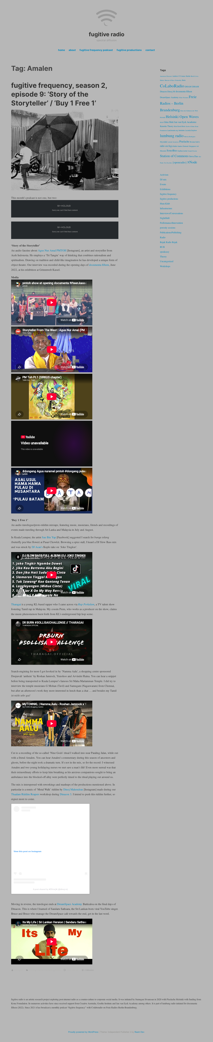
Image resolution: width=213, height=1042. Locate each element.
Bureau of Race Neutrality (173, 80)
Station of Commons (174, 155)
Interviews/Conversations (171, 213)
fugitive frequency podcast (96, 50)
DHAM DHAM (192, 86)
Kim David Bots (179, 126)
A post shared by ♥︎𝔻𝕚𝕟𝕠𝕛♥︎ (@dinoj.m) (50, 889)
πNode (192, 162)
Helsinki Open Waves (182, 116)
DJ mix (32, 970)
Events (163, 184)
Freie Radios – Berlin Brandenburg (178, 103)
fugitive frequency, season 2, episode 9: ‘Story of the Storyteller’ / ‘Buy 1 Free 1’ (59, 94)
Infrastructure (166, 208)
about (72, 50)
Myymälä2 (163, 142)
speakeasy (164, 251)
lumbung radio (172, 135)
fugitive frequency (45, 970)
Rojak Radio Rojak (168, 242)
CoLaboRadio (172, 86)
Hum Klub (165, 203)
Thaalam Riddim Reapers (25, 794)
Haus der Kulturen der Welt (189, 111)
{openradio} (179, 162)
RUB (162, 246)
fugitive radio (106, 34)
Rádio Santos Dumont (180, 146)
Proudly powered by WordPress (83, 1032)
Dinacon (163, 91)
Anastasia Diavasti (166, 76)
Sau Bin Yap (49, 537)
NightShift (165, 218)
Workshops (165, 266)
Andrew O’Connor (178, 76)
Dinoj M (171, 91)
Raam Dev (139, 1032)
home (61, 50)
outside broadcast (173, 142)
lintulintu (182, 130)
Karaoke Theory (166, 126)
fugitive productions (129, 50)
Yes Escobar (168, 163)
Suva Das (193, 156)
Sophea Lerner (182, 151)
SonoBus (172, 150)
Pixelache (184, 141)
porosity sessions (167, 227)
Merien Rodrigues (189, 137)
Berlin (188, 76)
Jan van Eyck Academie (185, 122)
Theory (163, 256)
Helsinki (162, 117)
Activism (164, 174)
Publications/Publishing (170, 232)
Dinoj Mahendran (73, 789)
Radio (57, 970)
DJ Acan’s (37, 547)
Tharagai (16, 604)
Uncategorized (166, 261)
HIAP (162, 122)
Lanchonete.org (172, 130)
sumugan (18, 970)
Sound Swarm (192, 151)
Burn (183, 80)
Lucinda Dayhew (191, 130)
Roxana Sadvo (195, 142)
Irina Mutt (168, 122)
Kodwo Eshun (190, 126)
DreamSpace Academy (69, 904)
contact (150, 50)
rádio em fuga (166, 146)
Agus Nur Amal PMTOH (52, 250)
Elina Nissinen (183, 97)
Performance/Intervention (171, 222)
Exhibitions (165, 189)
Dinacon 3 (65, 794)
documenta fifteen (99, 265)
